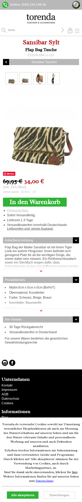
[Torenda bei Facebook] (12, 363)
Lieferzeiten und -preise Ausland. (30, 228)
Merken (11, 173)
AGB (5, 394)
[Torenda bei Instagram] (5, 363)
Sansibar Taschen (44, 62)
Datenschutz (10, 398)
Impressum (9, 389)
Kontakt (7, 385)
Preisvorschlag (17, 210)
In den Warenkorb (35, 202)
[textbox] (34, 30)
